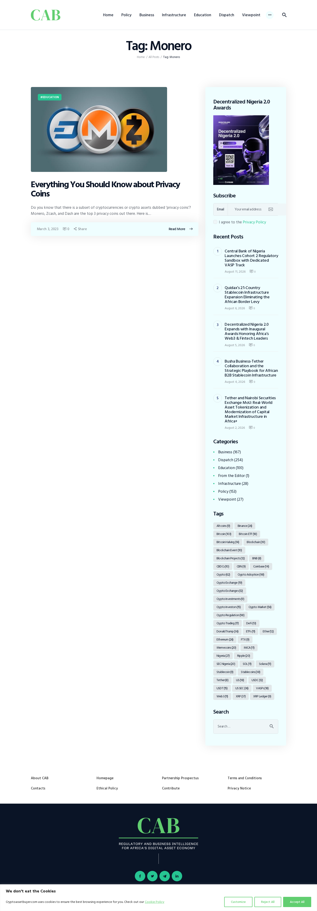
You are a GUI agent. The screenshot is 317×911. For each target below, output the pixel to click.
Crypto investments (230, 599)
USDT (222, 688)
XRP (241, 696)
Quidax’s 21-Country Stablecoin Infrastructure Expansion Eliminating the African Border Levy (247, 295)
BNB (256, 558)
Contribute (171, 788)
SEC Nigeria (226, 663)
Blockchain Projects (231, 558)
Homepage (105, 778)
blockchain (256, 542)
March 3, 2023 (47, 229)
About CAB (40, 778)
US (240, 680)
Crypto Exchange (229, 582)
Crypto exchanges (230, 590)
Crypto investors (229, 607)
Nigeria (223, 655)
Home (141, 57)
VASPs (262, 688)
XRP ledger (262, 696)
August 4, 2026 (235, 381)
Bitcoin (224, 534)
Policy (223, 491)
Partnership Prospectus (180, 778)
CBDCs (223, 566)
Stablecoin (225, 672)
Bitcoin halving (228, 542)
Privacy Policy (254, 222)
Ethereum (225, 639)
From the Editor (231, 476)
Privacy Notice (239, 788)
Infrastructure (229, 483)
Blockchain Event (229, 550)
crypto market (260, 607)
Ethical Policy (107, 788)
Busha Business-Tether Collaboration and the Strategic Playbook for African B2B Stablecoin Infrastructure (251, 368)
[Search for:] (245, 726)
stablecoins (250, 672)
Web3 (222, 696)
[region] (158, 897)
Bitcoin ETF (248, 534)
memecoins (226, 647)
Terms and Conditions (245, 778)
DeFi (251, 623)
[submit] (270, 209)
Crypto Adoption (251, 574)
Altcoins (223, 525)
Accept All (297, 902)
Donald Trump (227, 631)
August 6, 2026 (235, 308)
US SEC (242, 688)
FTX (245, 639)
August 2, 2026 (235, 427)
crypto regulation (230, 615)
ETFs (250, 631)
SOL (247, 663)
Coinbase (261, 566)
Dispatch (225, 460)
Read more (177, 229)
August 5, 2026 (235, 345)
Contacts (38, 788)
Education (51, 97)
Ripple (243, 655)
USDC (257, 680)
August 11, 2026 (235, 271)
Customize (238, 902)
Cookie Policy (154, 902)
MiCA (249, 647)
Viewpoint (227, 499)
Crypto (223, 574)
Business (225, 452)
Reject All (268, 902)
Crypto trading (228, 623)
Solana (265, 663)
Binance (245, 525)
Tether (222, 680)
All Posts (154, 57)
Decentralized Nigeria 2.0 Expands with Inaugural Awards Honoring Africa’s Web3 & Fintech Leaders (246, 331)
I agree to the (242, 222)
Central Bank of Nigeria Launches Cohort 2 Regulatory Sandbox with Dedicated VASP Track (251, 258)
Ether (268, 631)
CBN (241, 566)
